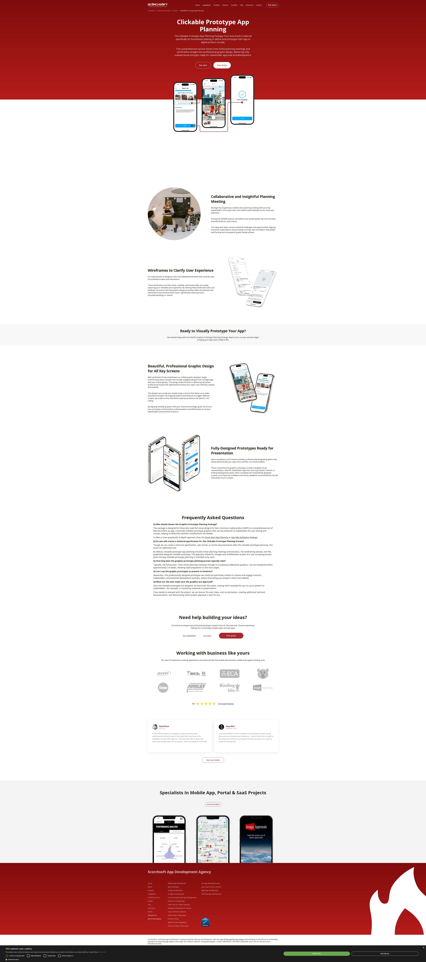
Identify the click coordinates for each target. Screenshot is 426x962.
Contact (259, 5)
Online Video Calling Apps (177, 915)
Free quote (272, 5)
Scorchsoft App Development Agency (179, 871)
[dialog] (213, 953)
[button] (56, 959)
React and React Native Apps (178, 926)
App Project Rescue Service (211, 887)
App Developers (173, 887)
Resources (249, 5)
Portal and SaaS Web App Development (182, 897)
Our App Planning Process (210, 883)
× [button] (423, 948)
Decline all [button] (385, 954)
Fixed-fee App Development (211, 894)
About (198, 5)
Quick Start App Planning (216, 537)
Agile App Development (209, 890)
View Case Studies (213, 760)
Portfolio (234, 5)
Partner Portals (173, 919)
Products (216, 5)
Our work (203, 65)
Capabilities (207, 5)
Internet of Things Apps (176, 901)
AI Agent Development (176, 894)
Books (150, 912)
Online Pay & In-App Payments (179, 905)
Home (150, 883)
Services (225, 5)
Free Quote (222, 65)
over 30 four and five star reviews (232, 939)
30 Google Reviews (226, 704)
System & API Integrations (177, 922)
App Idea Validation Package (244, 537)
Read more (102, 952)
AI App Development (175, 890)
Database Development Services (179, 908)
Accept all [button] (317, 954)
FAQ (241, 5)
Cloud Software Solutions (177, 912)
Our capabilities (189, 635)
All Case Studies (213, 804)
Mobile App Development (177, 883)
